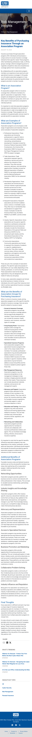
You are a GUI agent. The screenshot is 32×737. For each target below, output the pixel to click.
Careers (21, 733)
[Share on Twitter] (10, 643)
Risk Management (12, 32)
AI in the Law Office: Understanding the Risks (16, 670)
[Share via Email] (4, 643)
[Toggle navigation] (29, 11)
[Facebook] (16, 725)
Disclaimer (12, 733)
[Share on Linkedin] (7, 643)
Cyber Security (6, 688)
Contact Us (14, 731)
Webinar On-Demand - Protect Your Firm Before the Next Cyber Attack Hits (14, 654)
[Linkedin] (12, 725)
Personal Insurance (8, 695)
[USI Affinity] (16, 715)
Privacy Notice (23, 731)
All (3, 684)
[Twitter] (20, 725)
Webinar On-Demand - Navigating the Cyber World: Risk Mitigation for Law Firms (16, 663)
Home (6, 731)
